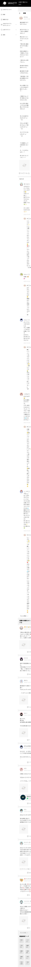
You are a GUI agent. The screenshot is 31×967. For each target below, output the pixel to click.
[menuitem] (9, 10)
